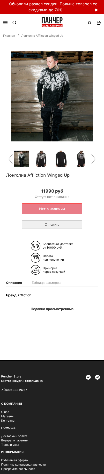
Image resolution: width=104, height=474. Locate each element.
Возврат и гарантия (15, 440)
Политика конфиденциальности (23, 464)
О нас (5, 412)
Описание (14, 283)
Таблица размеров (46, 283)
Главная (9, 35)
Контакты (8, 420)
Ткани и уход (10, 444)
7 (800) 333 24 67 (14, 390)
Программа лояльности (18, 469)
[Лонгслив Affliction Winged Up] (22, 159)
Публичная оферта (14, 460)
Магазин (7, 416)
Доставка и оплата (14, 436)
